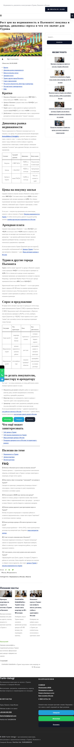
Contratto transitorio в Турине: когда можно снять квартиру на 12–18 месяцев (20, 606)
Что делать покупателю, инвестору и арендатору (18, 84)
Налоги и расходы (9, 460)
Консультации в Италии (45, 696)
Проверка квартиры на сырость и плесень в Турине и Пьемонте (6, 604)
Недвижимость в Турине (11, 454)
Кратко (6, 67)
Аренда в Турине (28, 249)
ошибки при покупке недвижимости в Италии (21, 219)
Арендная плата (8, 76)
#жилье (3, 573)
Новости (28, 577)
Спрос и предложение (10, 81)
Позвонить (30, 419)
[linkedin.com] (9, 570)
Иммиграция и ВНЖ (44, 688)
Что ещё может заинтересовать (13, 86)
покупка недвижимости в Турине (12, 566)
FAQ (5, 89)
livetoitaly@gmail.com (8, 716)
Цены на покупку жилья (11, 73)
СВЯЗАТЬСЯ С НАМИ (55, 8)
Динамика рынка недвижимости (14, 70)
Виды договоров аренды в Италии (14, 438)
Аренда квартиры (9, 457)
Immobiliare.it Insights (10, 136)
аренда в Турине (32, 563)
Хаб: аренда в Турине (10, 432)
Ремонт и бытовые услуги (46, 693)
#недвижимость (12, 573)
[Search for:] (59, 37)
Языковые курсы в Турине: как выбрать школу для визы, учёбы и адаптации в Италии (36, 607)
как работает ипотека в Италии (11, 411)
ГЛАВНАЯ (41, 685)
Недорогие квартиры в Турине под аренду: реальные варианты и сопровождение (60, 130)
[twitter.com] (12, 570)
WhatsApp (7, 419)
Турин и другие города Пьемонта (13, 78)
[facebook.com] (6, 570)
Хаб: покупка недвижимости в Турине (15, 435)
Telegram (19, 419)
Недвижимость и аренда (45, 690)
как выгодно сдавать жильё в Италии (25, 414)
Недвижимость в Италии (17, 577)
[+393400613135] (2, 371)
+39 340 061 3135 (6, 712)
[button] (1, 15)
